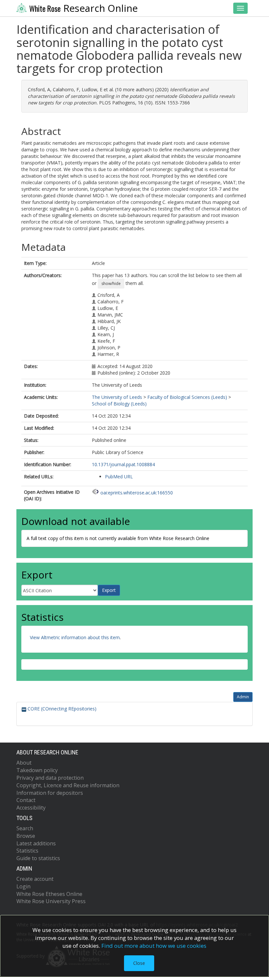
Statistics (27, 850)
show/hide (111, 283)
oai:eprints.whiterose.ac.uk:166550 (136, 492)
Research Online (83, 8)
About (23, 762)
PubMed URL (119, 476)
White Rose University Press (51, 901)
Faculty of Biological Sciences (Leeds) (187, 397)
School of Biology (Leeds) (119, 404)
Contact (25, 800)
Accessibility (31, 807)
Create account (34, 878)
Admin (243, 697)
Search (24, 828)
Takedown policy (37, 770)
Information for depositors (49, 792)
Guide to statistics (38, 858)
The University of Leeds (117, 397)
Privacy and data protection (50, 777)
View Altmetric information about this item (75, 637)
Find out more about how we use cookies (153, 945)
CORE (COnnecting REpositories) (61, 709)
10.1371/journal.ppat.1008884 (123, 464)
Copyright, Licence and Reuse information (67, 785)
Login (23, 886)
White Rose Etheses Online (49, 894)
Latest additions (36, 843)
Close (139, 963)
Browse (25, 835)
